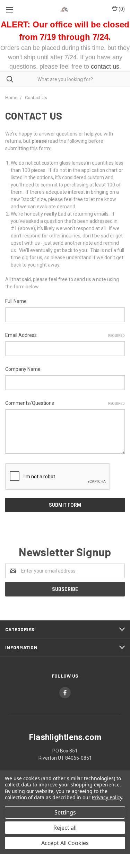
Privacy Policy (107, 797)
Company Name (23, 369)
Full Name (16, 301)
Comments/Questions (65, 403)
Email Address (65, 335)
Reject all (65, 827)
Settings (65, 812)
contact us (105, 66)
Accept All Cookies (65, 843)
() (121, 9)
